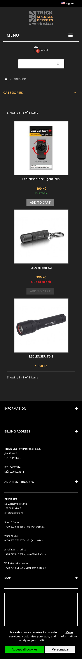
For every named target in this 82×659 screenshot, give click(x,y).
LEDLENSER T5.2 (41, 356)
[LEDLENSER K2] (41, 236)
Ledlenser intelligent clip (41, 179)
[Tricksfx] (41, 18)
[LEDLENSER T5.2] (41, 325)
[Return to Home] (5, 79)
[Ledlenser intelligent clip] (41, 148)
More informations (69, 634)
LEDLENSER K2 (41, 268)
